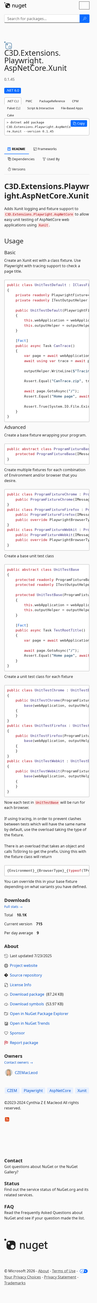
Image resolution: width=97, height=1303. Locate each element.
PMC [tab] (29, 101)
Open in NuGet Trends (30, 1023)
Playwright (33, 1090)
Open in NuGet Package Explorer (39, 1013)
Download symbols (27, 1004)
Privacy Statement (60, 1277)
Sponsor (17, 1033)
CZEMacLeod (26, 1072)
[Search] (84, 18)
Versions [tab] (18, 169)
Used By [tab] (53, 159)
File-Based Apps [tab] (72, 108)
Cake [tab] (10, 115)
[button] (79, 123)
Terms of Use (64, 1270)
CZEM (12, 1090)
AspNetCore (60, 1090)
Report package (24, 1042)
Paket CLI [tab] (13, 108)
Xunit (82, 1090)
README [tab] (18, 149)
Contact (13, 1160)
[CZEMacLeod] (8, 1072)
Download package (27, 994)
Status (11, 1183)
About (43, 1270)
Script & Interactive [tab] (40, 108)
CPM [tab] (75, 101)
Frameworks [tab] (47, 149)
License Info (20, 984)
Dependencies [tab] (23, 159)
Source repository (26, 975)
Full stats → (13, 906)
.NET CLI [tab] (13, 101)
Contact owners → (18, 1062)
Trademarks (15, 1283)
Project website (23, 965)
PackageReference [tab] (52, 101)
